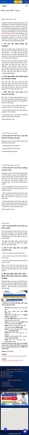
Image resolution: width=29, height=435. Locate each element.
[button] (26, 5)
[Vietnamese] (28, 1)
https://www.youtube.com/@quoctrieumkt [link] (12, 360)
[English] (26, 1)
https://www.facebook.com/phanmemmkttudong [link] (14, 356)
